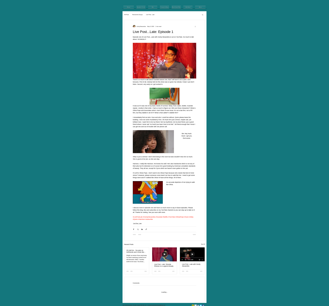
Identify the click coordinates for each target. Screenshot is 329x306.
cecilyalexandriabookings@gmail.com (156, 303)
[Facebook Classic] (203, 304)
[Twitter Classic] (201, 304)
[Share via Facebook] (133, 229)
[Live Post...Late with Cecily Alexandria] (192, 254)
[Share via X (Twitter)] (138, 229)
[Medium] (195, 304)
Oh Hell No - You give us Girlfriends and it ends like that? (135, 251)
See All (203, 244)
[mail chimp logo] (193, 304)
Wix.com (145, 303)
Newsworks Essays (137, 14)
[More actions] (195, 26)
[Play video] (164, 60)
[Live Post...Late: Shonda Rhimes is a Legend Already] (164, 254)
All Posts (126, 14)
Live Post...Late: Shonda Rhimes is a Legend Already (163, 265)
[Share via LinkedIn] (142, 229)
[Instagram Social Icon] (198, 304)
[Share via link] (146, 229)
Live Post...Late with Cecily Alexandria (191, 265)
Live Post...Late (150, 14)
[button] (202, 14)
